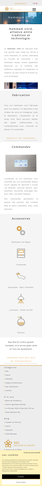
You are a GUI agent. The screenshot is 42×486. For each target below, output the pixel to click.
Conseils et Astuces (13, 422)
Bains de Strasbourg (13, 400)
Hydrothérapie (11, 434)
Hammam (9, 379)
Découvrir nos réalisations (21, 138)
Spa (7, 371)
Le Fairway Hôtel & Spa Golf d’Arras (20, 408)
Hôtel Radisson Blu (13, 412)
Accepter (21, 477)
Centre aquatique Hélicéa (16, 404)
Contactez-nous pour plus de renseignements (21, 359)
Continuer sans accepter (32, 452)
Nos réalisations (12, 386)
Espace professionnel (14, 383)
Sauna (8, 375)
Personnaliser (21, 482)
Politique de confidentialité (9, 471)
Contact (9, 390)
